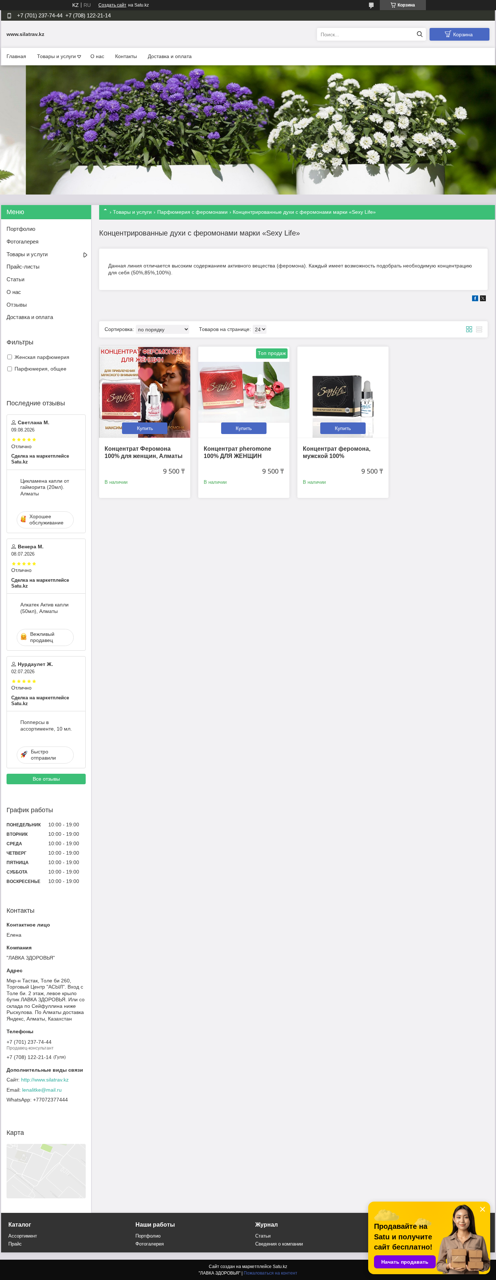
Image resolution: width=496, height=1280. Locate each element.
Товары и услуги (56, 56)
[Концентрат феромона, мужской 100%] (343, 392)
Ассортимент (22, 1236)
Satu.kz (280, 1266)
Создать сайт (112, 5)
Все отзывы (46, 779)
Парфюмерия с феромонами (192, 212)
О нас (97, 56)
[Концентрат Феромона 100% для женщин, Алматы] (144, 392)
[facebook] (475, 299)
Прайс (15, 1244)
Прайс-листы (23, 266)
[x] (483, 299)
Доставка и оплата (170, 56)
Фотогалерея (22, 241)
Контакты (126, 56)
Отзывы (17, 305)
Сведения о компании (279, 1244)
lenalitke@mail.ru (42, 1090)
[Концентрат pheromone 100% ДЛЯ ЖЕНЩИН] (243, 392)
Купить (145, 428)
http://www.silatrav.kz (45, 1080)
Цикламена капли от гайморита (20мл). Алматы (44, 487)
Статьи (15, 279)
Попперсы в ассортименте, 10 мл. (46, 725)
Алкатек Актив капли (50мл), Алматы (44, 608)
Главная (16, 56)
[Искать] (419, 34)
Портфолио (21, 229)
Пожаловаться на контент (270, 1273)
